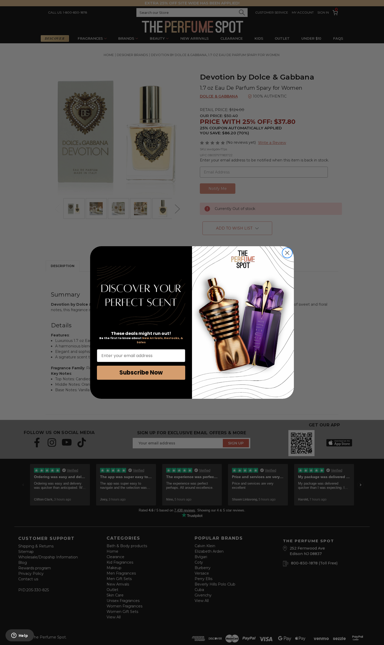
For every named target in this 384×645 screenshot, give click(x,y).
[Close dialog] (287, 252)
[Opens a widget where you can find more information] (19, 635)
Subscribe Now (141, 373)
